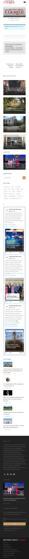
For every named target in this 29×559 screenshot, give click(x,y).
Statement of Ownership (10, 549)
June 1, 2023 (7, 429)
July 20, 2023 (7, 374)
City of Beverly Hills (12, 13)
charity (5, 196)
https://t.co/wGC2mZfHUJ (11, 326)
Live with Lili (19, 196)
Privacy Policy (7, 548)
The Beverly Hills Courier (15, 210)
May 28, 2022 (15, 20)
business (18, 193)
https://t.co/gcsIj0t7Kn (10, 224)
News (21, 13)
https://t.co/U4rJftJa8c (10, 322)
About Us (5, 542)
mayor (13, 191)
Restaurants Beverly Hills (15, 198)
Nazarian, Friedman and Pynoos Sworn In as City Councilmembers (13, 165)
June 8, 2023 (7, 416)
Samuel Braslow (15, 18)
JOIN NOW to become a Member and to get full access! (14, 49)
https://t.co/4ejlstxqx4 (10, 275)
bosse (18, 189)
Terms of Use (7, 546)
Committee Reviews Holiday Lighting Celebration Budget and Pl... (14, 89)
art (9, 191)
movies (5, 191)
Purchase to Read (9, 48)
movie (13, 189)
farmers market (12, 196)
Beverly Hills (6, 186)
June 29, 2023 (7, 388)
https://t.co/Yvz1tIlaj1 (18, 273)
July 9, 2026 (7, 503)
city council (17, 186)
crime (22, 189)
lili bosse (19, 191)
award (5, 193)
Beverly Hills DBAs (8, 555)
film (9, 189)
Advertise (6, 544)
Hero (12, 186)
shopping (6, 198)
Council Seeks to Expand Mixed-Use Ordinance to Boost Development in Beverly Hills (13, 370)
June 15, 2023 (7, 403)
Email (5, 518)
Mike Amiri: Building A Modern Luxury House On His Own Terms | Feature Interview (13, 399)
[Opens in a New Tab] (4, 474)
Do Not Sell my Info (8, 553)
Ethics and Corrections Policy (12, 551)
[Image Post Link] (7, 364)
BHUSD (5, 189)
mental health (12, 193)
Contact (5, 557)
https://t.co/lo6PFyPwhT (11, 226)
